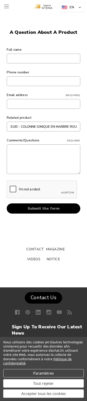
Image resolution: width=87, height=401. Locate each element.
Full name (14, 49)
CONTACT (35, 249)
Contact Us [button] (43, 297)
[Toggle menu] (6, 6)
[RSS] (69, 312)
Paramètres (43, 373)
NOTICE (53, 259)
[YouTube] (59, 312)
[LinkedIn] (38, 312)
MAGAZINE (55, 249)
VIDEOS (33, 259)
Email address (43, 95)
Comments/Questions (43, 140)
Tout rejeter (43, 383)
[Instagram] (48, 312)
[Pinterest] (27, 312)
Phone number (18, 72)
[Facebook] (17, 312)
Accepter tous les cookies (43, 393)
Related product (19, 117)
